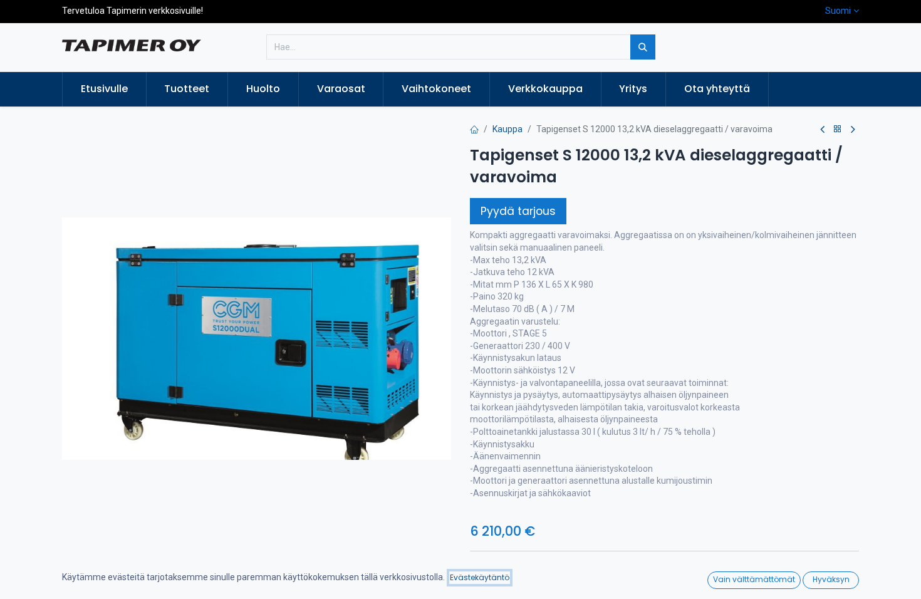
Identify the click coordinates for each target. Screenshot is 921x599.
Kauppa (507, 129)
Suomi (838, 11)
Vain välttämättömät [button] (754, 579)
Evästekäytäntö (479, 577)
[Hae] (642, 47)
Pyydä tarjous (518, 211)
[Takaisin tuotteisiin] (837, 129)
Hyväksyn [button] (831, 579)
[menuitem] (104, 89)
